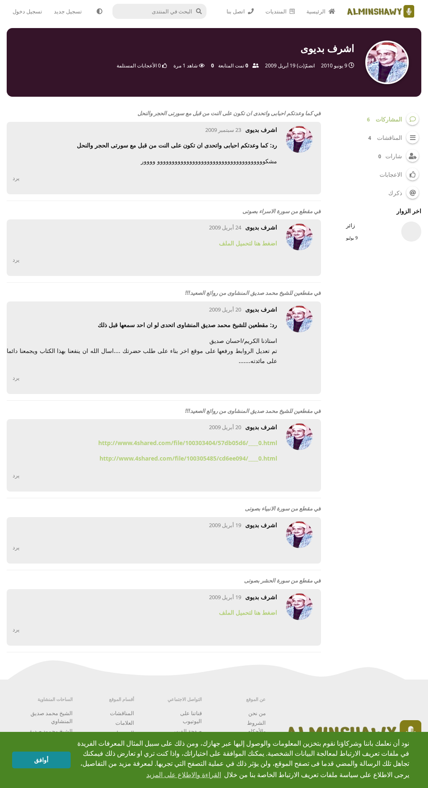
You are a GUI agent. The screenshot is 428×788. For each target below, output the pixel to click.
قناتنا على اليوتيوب (191, 717)
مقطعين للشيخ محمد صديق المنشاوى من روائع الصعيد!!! (249, 292)
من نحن (257, 713)
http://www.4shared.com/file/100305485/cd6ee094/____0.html (188, 458)
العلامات (124, 722)
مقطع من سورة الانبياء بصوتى (279, 508)
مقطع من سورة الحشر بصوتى (278, 580)
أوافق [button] (41, 760)
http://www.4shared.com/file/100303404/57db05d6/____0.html (187, 443)
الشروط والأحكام (256, 727)
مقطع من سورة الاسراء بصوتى (277, 211)
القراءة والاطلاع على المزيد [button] (183, 774)
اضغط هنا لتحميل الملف (248, 243)
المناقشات (122, 713)
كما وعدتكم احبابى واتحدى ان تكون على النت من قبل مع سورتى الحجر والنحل (225, 113)
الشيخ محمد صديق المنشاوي (52, 717)
